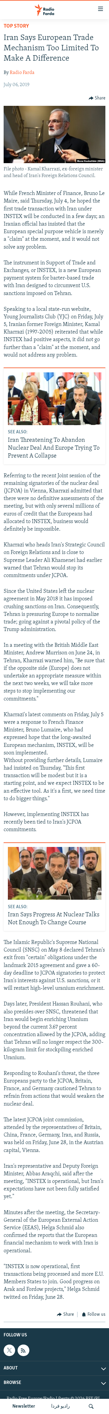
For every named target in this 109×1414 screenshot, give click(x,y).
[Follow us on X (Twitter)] (9, 1350)
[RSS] (23, 1350)
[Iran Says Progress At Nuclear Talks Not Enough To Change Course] (54, 873)
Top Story (16, 26)
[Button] (97, 98)
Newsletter (23, 1406)
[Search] (91, 1406)
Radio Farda (22, 72)
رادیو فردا (60, 1406)
